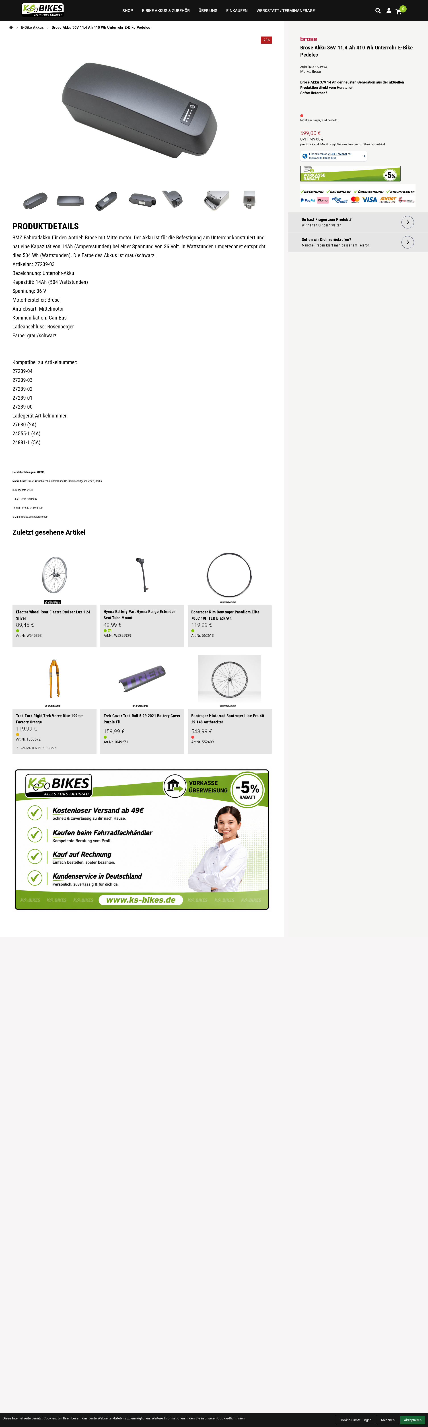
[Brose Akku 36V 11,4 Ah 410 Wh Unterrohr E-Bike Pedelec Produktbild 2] (71, 201)
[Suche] (378, 10)
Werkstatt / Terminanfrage (286, 10)
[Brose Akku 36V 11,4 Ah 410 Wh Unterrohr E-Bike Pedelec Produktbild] (142, 113)
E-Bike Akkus (32, 27)
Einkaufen (237, 10)
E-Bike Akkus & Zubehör (166, 10)
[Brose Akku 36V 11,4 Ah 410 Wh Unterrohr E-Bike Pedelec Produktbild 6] (213, 201)
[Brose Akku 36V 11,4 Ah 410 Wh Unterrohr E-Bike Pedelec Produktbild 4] (142, 201)
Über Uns (208, 10)
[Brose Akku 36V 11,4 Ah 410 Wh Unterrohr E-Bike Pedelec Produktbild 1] (35, 201)
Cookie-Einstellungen (355, 1420)
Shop (127, 10)
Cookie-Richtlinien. (231, 1418)
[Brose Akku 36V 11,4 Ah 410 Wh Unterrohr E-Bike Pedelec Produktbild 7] (249, 201)
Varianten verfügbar (38, 748)
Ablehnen (388, 1420)
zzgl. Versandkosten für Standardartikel (357, 144)
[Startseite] (11, 27)
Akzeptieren (413, 1420)
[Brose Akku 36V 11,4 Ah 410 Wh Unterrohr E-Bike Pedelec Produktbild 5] (178, 201)
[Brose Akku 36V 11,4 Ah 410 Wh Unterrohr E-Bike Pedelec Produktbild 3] (106, 201)
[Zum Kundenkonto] (388, 10)
